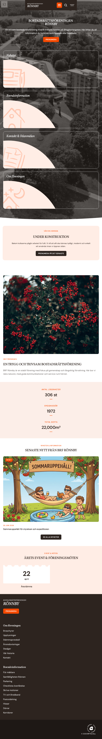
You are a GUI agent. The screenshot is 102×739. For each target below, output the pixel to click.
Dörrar (6, 708)
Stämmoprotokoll (11, 639)
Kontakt (6, 657)
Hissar (6, 703)
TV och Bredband (11, 694)
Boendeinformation (14, 667)
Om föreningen (12, 626)
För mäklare (9, 672)
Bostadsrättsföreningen (14, 600)
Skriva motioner (10, 690)
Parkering (7, 681)
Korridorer (8, 712)
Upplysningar (9, 635)
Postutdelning (10, 699)
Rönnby (11, 604)
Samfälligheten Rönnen (14, 676)
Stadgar (7, 648)
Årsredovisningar (11, 644)
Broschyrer (8, 630)
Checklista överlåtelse (14, 685)
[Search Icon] (65, 5)
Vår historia (8, 653)
